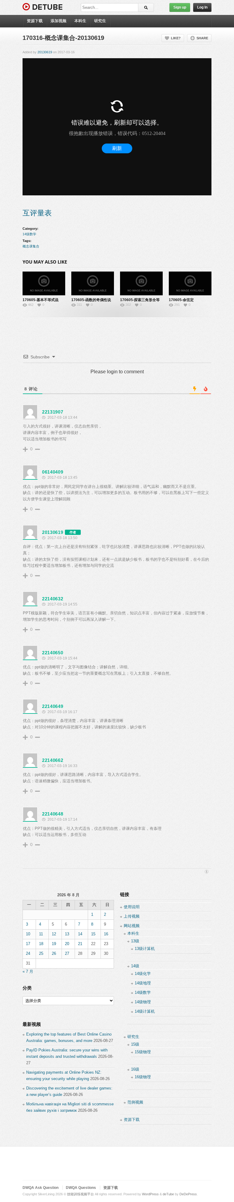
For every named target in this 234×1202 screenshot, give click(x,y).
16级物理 (143, 1077)
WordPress (150, 1194)
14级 (135, 966)
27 (67, 953)
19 (54, 943)
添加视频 (58, 21)
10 (28, 934)
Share (202, 38)
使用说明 (132, 907)
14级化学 (143, 973)
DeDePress (188, 1194)
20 (67, 943)
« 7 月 (28, 971)
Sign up (179, 7)
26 (54, 953)
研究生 (100, 21)
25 (41, 953)
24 (28, 953)
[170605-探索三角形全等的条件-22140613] (141, 283)
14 (80, 934)
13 (67, 934)
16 (106, 934)
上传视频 (132, 916)
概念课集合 (31, 246)
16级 (135, 1069)
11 (41, 934)
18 (41, 943)
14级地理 (143, 983)
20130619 (44, 52)
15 (93, 934)
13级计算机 (145, 948)
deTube (168, 1194)
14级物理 (143, 1002)
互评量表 (37, 213)
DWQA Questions (81, 1188)
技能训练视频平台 (80, 1194)
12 (54, 934)
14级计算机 (145, 1011)
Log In (202, 7)
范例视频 (135, 1102)
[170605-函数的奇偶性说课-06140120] (92, 283)
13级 (135, 941)
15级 (135, 1044)
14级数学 (29, 234)
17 (28, 943)
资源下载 (35, 21)
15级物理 (143, 1052)
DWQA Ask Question (40, 1188)
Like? (176, 38)
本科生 (80, 21)
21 (80, 943)
